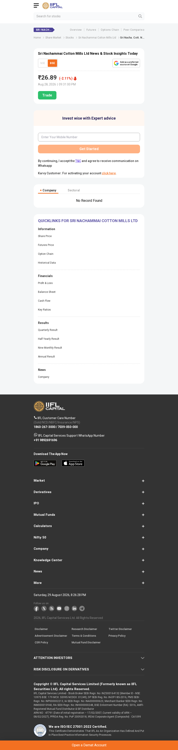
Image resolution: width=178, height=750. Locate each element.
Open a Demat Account (89, 383)
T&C (58, 393)
